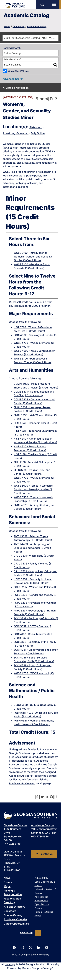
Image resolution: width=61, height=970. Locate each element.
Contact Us (47, 853)
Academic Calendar (15, 919)
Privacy (38, 908)
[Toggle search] (42, 4)
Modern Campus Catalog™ (37, 968)
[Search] (55, 64)
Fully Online (38, 133)
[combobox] (30, 38)
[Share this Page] (47, 99)
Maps (7, 886)
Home (7, 26)
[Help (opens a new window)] (56, 99)
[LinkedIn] (38, 947)
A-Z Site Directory (14, 906)
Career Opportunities (16, 923)
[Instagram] (22, 947)
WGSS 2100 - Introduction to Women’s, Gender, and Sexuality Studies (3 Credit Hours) (33, 256)
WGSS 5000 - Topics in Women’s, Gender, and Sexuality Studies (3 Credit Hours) (33, 489)
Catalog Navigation (17, 87)
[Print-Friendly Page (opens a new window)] (51, 99)
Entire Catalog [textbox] (12, 53)
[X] (30, 947)
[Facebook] (14, 947)
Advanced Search (13, 78)
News (7, 877)
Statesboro (35, 127)
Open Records (42, 904)
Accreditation (41, 896)
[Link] (15, 5)
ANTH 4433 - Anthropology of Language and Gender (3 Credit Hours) (32, 548)
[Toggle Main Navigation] (54, 4)
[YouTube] (46, 947)
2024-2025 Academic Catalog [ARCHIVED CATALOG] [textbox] (31, 37)
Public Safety (41, 878)
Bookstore (10, 910)
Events (8, 882)
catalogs (10, 964)
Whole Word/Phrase (18, 71)
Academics (19, 26)
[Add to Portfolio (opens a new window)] (42, 99)
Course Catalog (13, 915)
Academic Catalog (36, 26)
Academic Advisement (22, 783)
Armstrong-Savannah (15, 133)
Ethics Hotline (41, 900)
